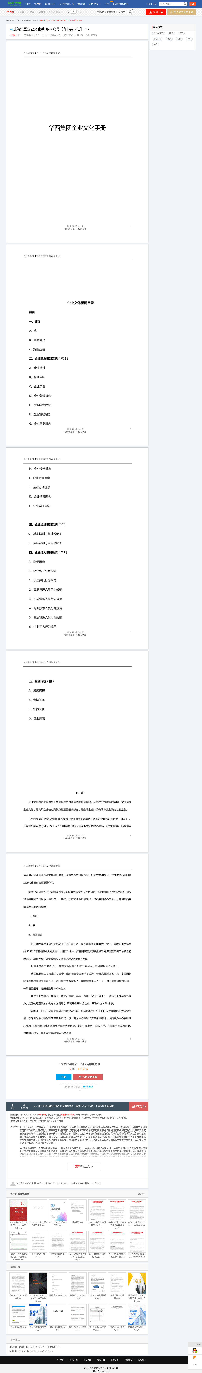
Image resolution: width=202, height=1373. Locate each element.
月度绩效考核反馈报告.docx (97, 1297)
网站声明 (74, 1360)
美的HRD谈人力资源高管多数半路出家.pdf (117, 1225)
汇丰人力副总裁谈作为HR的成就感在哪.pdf (77, 1257)
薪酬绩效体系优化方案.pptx (136, 1328)
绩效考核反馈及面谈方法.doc (18, 1297)
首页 (28, 4)
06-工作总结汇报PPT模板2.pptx (57, 1224)
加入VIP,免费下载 (183, 12)
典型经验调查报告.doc (58, 1255)
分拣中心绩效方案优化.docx (77, 1328)
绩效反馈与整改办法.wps (77, 1297)
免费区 (38, 4)
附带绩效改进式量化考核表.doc (97, 1328)
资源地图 (101, 1360)
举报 (43, 12)
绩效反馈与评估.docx (58, 1295)
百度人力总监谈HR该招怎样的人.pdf (97, 1224)
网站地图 (87, 1360)
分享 (22, 12)
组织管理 (26, 21)
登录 (154, 4)
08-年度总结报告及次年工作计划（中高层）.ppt (18, 1225)
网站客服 (128, 1360)
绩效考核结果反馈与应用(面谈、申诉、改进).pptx (137, 1298)
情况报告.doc (77, 1222)
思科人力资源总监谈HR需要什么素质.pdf (117, 1255)
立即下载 (157, 12)
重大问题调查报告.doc (38, 1255)
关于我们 (60, 1360)
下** (19, 35)
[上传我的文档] (192, 4)
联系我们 (142, 1360)
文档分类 (93, 4)
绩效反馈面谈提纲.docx (117, 1297)
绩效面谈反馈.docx (18, 1327)
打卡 (106, 4)
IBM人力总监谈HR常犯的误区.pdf (97, 1255)
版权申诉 (55, 12)
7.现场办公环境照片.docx (117, 1328)
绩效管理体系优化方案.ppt (38, 1328)
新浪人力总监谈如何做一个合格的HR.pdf (136, 1224)
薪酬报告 (50, 4)
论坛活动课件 (120, 4)
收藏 (32, 12)
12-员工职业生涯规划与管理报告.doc (38, 1224)
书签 (12, 12)
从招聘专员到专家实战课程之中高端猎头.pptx (38, 1298)
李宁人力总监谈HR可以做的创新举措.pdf (137, 1255)
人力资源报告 (66, 4)
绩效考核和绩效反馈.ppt (57, 1328)
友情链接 (114, 1360)
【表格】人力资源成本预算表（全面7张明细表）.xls (18, 1257)
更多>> (141, 1194)
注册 (149, 4)
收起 (196, 1344)
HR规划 (35, 21)
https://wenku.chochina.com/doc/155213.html (36, 1351)
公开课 (81, 4)
